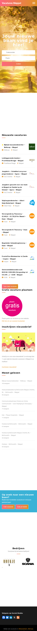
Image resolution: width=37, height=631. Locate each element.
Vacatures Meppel (11, 3)
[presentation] (2, 567)
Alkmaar (30, 629)
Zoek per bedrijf (22, 507)
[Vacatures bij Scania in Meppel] (28, 561)
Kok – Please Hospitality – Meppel (13, 415)
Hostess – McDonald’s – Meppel (12, 444)
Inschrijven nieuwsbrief (9, 367)
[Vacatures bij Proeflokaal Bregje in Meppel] (9, 561)
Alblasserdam (22, 629)
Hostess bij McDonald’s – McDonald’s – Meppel (17, 424)
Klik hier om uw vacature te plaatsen (13, 321)
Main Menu (33, 3)
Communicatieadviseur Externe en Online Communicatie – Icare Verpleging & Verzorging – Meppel (17, 403)
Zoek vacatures (8, 507)
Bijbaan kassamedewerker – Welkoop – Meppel (17, 381)
